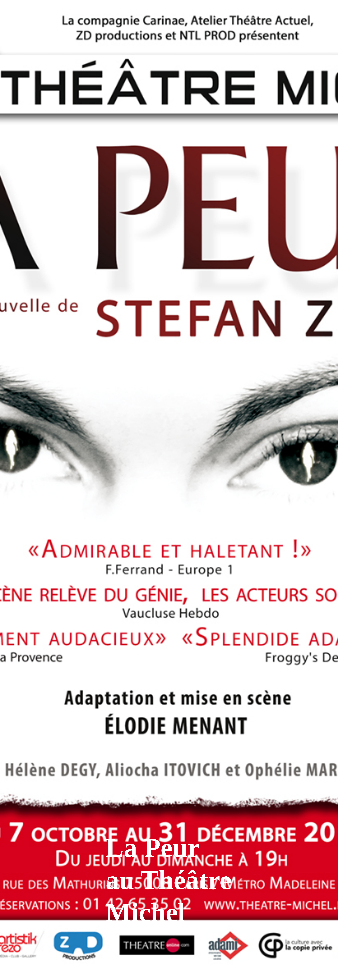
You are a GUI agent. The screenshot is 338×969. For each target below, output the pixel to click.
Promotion (205, 16)
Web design (215, 16)
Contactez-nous (227, 16)
